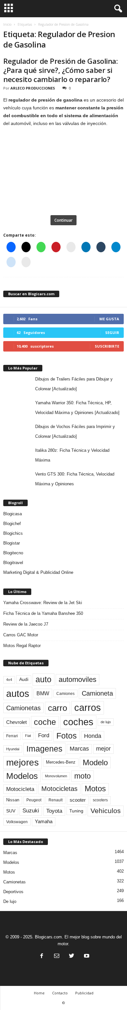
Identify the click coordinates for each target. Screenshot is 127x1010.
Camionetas (23, 708)
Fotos (66, 735)
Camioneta (97, 693)
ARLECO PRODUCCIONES (32, 88)
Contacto (60, 992)
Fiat (28, 736)
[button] (117, 9)
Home (39, 992)
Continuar (63, 220)
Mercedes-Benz (61, 762)
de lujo (106, 722)
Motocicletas (59, 788)
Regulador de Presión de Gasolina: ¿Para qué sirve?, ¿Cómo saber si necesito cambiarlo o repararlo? (60, 70)
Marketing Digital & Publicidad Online (38, 572)
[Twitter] (71, 956)
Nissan (12, 799)
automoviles (77, 679)
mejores (22, 762)
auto (43, 679)
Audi (23, 679)
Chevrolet (16, 722)
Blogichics (13, 533)
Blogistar (11, 543)
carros (87, 707)
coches (78, 722)
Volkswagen (17, 822)
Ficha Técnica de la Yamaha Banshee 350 (43, 613)
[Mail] (56, 956)
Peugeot (33, 800)
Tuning (76, 810)
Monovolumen (56, 776)
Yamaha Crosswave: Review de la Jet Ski (42, 602)
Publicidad (84, 992)
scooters (100, 800)
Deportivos (13, 891)
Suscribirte (107, 346)
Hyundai (12, 749)
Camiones (65, 693)
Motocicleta (20, 789)
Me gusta (109, 318)
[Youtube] (86, 956)
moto (82, 776)
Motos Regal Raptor (22, 645)
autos (17, 693)
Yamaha (43, 821)
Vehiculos (106, 811)
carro (57, 708)
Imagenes (44, 748)
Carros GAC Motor (20, 634)
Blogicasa (12, 513)
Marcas (79, 748)
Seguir (112, 332)
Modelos (22, 776)
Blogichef (12, 523)
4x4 (9, 680)
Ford (43, 735)
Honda (92, 736)
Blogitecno (13, 552)
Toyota (54, 811)
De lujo (9, 901)
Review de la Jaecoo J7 (25, 624)
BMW (42, 693)
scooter (78, 800)
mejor (103, 748)
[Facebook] (41, 956)
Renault (56, 800)
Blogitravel (13, 562)
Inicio (7, 24)
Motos (95, 788)
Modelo (95, 762)
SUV (10, 811)
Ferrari (12, 736)
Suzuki (30, 811)
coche (45, 721)
